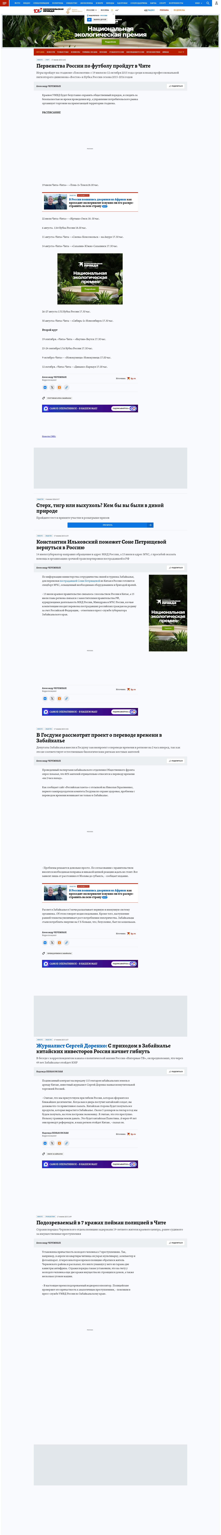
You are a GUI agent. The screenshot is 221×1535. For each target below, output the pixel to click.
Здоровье (126, 3)
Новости (51, 52)
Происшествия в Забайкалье (70, 1393)
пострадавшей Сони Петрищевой (80, 580)
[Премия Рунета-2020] (72, 10)
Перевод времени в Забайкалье (60, 957)
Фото (18, 3)
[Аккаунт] (216, 3)
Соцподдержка (142, 3)
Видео (27, 3)
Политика (59, 3)
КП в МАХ (107, 52)
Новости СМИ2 (49, 436)
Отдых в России (121, 52)
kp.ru (133, 378)
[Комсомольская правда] (48, 10)
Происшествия (160, 52)
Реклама (163, 10)
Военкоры (78, 52)
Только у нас (64, 52)
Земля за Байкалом (55, 1162)
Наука (157, 3)
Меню (4, 3)
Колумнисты (181, 3)
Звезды (114, 3)
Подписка (179, 10)
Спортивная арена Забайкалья (60, 398)
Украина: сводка (93, 52)
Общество (74, 3)
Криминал (51, 1393)
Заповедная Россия (140, 52)
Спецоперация (42, 3)
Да (89, 19)
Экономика (89, 3)
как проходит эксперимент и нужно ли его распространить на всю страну (101, 203)
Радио (149, 10)
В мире (103, 3)
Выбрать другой (100, 19)
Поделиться (177, 86)
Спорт (167, 3)
